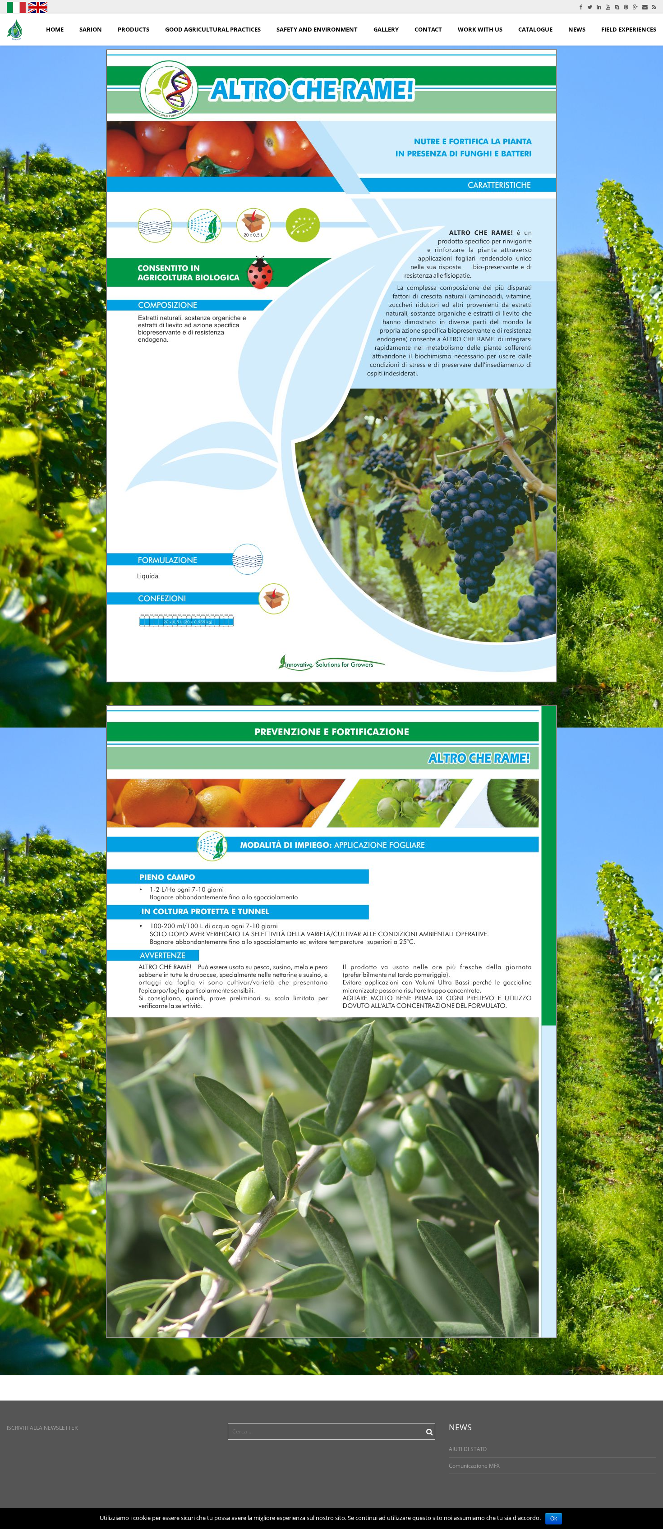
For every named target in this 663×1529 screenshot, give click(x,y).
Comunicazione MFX (474, 1465)
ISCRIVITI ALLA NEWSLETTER (42, 1428)
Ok (553, 1518)
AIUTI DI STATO (468, 1449)
